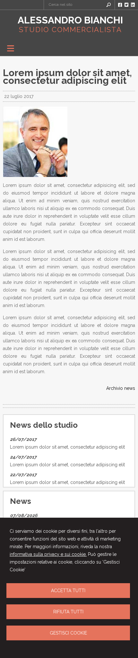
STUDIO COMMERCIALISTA (70, 29)
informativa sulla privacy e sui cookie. (48, 554)
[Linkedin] (133, 4)
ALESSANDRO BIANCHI (70, 20)
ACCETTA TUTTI (68, 590)
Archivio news (120, 388)
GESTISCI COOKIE (68, 633)
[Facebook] (120, 4)
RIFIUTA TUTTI (68, 611)
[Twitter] (126, 4)
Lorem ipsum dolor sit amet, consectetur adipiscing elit (67, 447)
